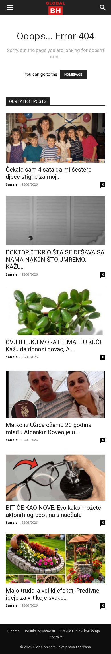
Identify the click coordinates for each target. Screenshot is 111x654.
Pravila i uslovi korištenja (80, 631)
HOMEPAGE (73, 75)
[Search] (103, 7)
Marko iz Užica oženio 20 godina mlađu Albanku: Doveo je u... (48, 429)
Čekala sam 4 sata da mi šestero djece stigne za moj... (49, 173)
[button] (10, 7)
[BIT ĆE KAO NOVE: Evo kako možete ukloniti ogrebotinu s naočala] (55, 476)
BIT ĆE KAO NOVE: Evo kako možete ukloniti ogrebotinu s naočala (53, 511)
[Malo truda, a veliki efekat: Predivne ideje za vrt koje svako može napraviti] (55, 558)
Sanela (12, 184)
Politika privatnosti (40, 631)
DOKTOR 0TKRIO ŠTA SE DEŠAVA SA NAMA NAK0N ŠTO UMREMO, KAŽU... (55, 259)
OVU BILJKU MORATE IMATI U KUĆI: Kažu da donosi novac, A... (54, 346)
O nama (13, 631)
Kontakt (56, 637)
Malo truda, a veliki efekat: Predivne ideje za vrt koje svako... (52, 594)
